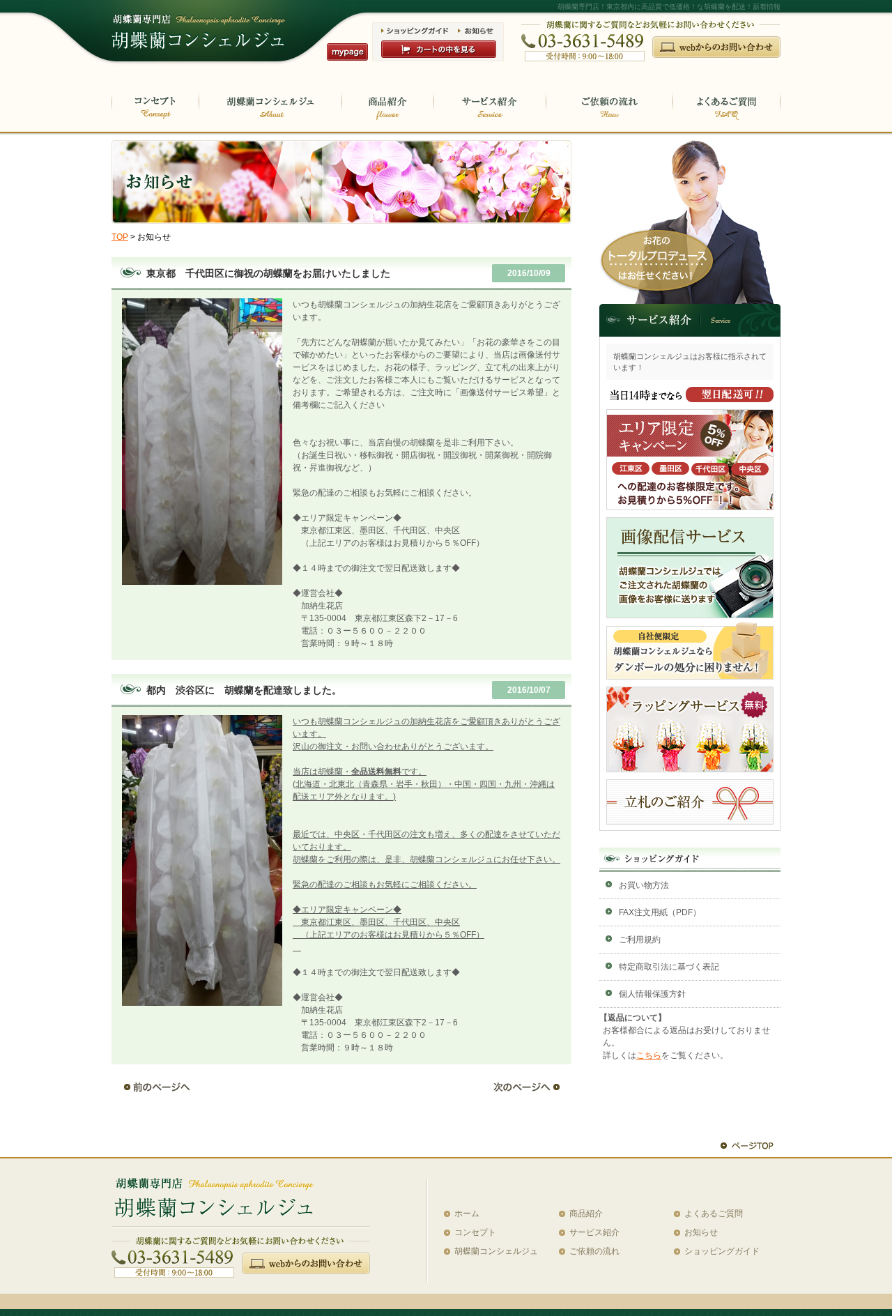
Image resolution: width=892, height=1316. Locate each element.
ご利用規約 (640, 939)
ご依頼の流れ (594, 1251)
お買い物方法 (644, 885)
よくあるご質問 (713, 1213)
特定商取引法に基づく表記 (669, 967)
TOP (120, 237)
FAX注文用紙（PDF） (660, 912)
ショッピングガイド (722, 1251)
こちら (648, 1055)
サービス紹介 (594, 1232)
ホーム (466, 1213)
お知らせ (701, 1232)
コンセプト (475, 1232)
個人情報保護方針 (652, 994)
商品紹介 (586, 1213)
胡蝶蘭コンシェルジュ (496, 1251)
